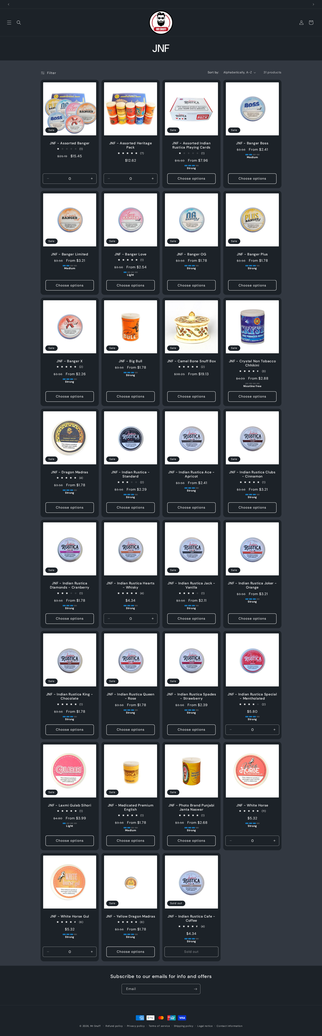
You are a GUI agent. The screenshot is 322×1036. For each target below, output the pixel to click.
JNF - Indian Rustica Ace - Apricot (191, 474)
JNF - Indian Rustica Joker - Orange (252, 585)
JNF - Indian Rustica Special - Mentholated (252, 696)
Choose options (191, 179)
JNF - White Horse (252, 805)
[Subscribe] (195, 989)
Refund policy (114, 1025)
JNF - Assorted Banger (70, 143)
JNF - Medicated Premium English (131, 807)
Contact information (229, 1025)
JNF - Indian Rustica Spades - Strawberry (191, 696)
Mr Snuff (95, 1025)
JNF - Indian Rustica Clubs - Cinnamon (252, 474)
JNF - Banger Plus (252, 254)
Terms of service (159, 1025)
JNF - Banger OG (191, 254)
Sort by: (213, 72)
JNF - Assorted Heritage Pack (130, 145)
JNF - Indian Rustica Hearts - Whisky (130, 585)
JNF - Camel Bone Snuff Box (191, 361)
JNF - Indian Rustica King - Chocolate (69, 696)
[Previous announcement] (8, 4)
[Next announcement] (313, 4)
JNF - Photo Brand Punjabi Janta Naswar (191, 807)
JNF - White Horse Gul (69, 916)
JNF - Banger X (70, 361)
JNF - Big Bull (130, 361)
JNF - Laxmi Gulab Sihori (69, 805)
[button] (9, 22)
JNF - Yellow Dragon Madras (130, 916)
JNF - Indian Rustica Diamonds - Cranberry (69, 585)
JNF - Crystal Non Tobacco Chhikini (252, 363)
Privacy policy (136, 1025)
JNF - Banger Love (131, 254)
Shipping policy (183, 1025)
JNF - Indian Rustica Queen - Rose (130, 696)
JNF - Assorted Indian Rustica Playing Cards (191, 145)
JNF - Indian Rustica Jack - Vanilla (191, 585)
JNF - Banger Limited (69, 254)
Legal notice (204, 1025)
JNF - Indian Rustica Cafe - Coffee (191, 918)
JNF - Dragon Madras (69, 472)
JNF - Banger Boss (252, 143)
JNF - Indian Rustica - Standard (130, 474)
